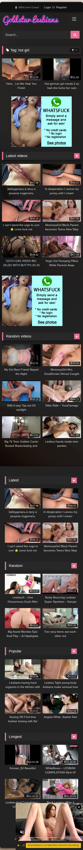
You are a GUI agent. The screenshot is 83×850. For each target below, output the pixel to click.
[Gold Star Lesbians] (34, 21)
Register (61, 7)
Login (47, 7)
